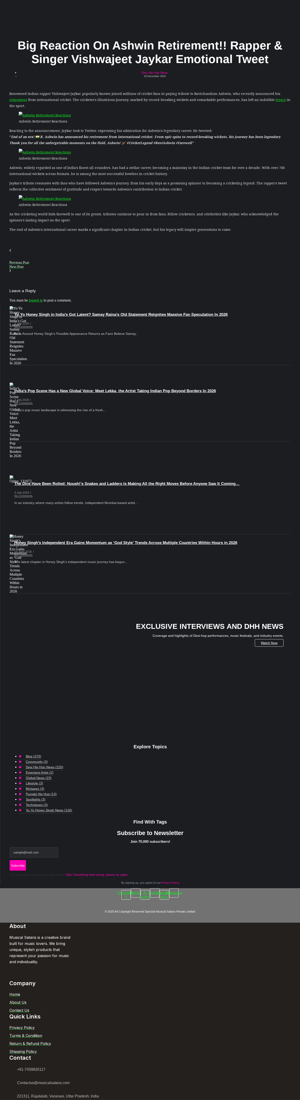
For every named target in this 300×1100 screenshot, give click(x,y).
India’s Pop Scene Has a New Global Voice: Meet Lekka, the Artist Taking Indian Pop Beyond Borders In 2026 (115, 391)
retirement (18, 99)
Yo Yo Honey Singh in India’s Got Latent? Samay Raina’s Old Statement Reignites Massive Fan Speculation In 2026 (121, 314)
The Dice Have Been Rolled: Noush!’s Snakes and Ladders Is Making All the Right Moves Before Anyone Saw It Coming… (127, 483)
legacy (281, 99)
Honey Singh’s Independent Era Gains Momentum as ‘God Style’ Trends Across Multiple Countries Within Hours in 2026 (125, 543)
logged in (36, 300)
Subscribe (18, 865)
